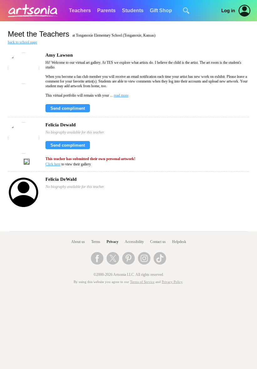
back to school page (22, 42)
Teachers (80, 10)
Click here (52, 164)
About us (78, 242)
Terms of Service (142, 282)
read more (121, 95)
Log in (228, 10)
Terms (95, 242)
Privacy (112, 242)
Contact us (158, 242)
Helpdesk (179, 242)
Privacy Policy (172, 282)
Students (133, 10)
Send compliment (67, 108)
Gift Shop (161, 10)
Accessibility (134, 242)
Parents (106, 10)
